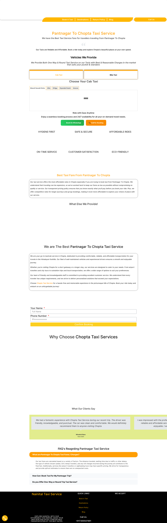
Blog (111, 19)
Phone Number (38, 316)
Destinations (83, 19)
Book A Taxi (67, 19)
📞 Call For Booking (96, 123)
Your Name (36, 308)
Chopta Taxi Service (45, 283)
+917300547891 (83, 521)
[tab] (37, 88)
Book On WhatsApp (73, 123)
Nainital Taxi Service (47, 494)
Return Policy (99, 19)
